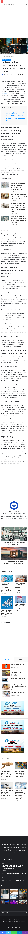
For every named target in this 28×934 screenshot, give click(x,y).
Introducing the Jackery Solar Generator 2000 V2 (15, 119)
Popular (7, 659)
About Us (5, 921)
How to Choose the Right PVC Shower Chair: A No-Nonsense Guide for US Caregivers (21, 607)
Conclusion (8, 122)
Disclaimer (23, 921)
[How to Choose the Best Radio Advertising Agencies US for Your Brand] (23, 896)
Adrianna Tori (6, 74)
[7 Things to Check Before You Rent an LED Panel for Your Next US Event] (14, 902)
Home (4, 56)
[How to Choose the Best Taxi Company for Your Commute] (6, 673)
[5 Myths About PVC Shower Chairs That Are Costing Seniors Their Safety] (7, 602)
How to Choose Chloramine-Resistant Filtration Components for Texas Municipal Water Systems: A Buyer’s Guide (6, 587)
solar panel (10, 358)
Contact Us (10, 921)
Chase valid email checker (18, 678)
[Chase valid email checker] (6, 680)
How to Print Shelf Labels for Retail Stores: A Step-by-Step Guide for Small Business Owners (20, 773)
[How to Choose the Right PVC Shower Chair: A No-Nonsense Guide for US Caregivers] (21, 599)
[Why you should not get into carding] (6, 666)
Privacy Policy (17, 921)
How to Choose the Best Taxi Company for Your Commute (17, 672)
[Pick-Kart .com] (10, 5)
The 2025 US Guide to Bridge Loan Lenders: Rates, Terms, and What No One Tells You (7, 794)
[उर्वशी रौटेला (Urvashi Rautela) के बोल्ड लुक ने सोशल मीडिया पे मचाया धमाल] (6, 687)
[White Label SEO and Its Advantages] (6, 694)
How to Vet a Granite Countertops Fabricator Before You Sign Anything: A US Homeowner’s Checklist (21, 586)
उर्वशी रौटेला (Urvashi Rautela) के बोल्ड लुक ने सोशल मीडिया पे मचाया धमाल (18, 686)
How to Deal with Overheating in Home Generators (15, 116)
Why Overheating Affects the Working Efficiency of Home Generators (15, 112)
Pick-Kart (24, 919)
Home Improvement (11, 56)
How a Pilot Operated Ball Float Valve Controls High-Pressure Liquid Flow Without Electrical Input (7, 774)
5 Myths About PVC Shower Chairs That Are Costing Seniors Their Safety (6, 612)
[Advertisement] (14, 23)
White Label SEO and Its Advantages (17, 692)
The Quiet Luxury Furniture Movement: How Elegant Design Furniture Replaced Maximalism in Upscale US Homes (18, 207)
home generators (5, 93)
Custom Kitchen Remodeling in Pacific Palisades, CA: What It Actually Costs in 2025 (19, 196)
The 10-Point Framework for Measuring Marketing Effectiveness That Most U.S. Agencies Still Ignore (21, 794)
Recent (21, 659)
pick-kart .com (14, 924)
